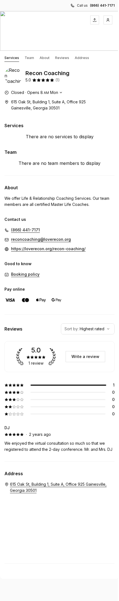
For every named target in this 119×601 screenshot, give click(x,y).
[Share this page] (94, 20)
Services (11, 58)
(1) (57, 80)
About (45, 58)
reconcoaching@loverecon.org (41, 239)
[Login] (108, 20)
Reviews (62, 58)
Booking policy (25, 274)
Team (29, 58)
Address (82, 58)
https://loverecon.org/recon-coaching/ (48, 248)
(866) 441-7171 (102, 5)
